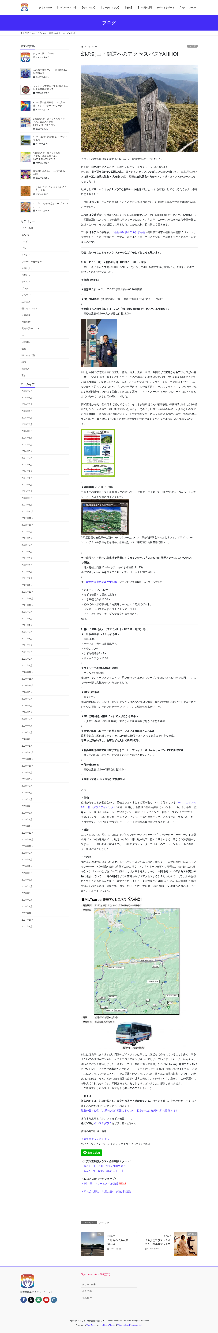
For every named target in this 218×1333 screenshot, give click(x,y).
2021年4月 (27, 645)
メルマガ (26, 295)
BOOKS (25, 234)
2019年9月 (27, 772)
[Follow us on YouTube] (46, 1300)
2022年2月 (27, 578)
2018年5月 (27, 879)
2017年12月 (28, 913)
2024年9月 (27, 444)
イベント (26, 255)
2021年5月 (27, 638)
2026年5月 (27, 404)
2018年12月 (28, 833)
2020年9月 (27, 692)
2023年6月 (27, 484)
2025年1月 (27, 437)
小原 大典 (87, 1291)
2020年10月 (28, 685)
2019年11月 (27, 759)
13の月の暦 (27, 228)
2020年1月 (27, 746)
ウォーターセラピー (32, 261)
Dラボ (25, 241)
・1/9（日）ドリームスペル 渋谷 (103, 1183)
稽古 (24, 362)
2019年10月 (28, 766)
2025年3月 (27, 424)
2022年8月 (27, 538)
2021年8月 (27, 618)
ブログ (192, 46)
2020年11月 (27, 679)
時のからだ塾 (28, 355)
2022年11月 (27, 518)
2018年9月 (27, 853)
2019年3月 (27, 812)
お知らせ (26, 275)
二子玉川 (117, 1170)
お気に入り (27, 268)
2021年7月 (27, 625)
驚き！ (25, 375)
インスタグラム (103, 1123)
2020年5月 (27, 719)
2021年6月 (27, 632)
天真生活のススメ (30, 328)
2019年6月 (27, 792)
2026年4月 (27, 411)
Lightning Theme (108, 1325)
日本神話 (26, 342)
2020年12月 (28, 672)
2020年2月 (27, 739)
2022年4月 (27, 565)
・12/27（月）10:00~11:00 (96, 1170)
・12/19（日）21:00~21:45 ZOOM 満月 (103, 1166)
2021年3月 (27, 652)
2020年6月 (27, 712)
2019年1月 (27, 826)
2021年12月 (28, 592)
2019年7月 (27, 786)
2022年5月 (27, 558)
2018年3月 (27, 893)
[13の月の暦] (185, 1244)
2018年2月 (27, 899)
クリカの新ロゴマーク (44, 53)
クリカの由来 (89, 1284)
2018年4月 (27, 886)
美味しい (26, 368)
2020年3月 (27, 732)
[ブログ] (92, 1244)
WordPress (91, 1325)
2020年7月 (27, 705)
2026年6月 (27, 397)
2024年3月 (27, 464)
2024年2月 (27, 471)
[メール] (38, 1300)
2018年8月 (27, 859)
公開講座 (26, 315)
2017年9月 (27, 926)
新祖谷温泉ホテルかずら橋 (129, 232)
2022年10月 (28, 525)
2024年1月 (27, 478)
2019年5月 (27, 799)
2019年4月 (27, 806)
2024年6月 (27, 451)
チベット (26, 281)
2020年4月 (27, 725)
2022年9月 (27, 531)
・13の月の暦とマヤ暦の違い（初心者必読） (106, 1191)
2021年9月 (27, 612)
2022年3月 (27, 571)
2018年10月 (28, 846)
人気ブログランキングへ (95, 1139)
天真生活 (26, 321)
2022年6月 (27, 551)
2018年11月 (27, 839)
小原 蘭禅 (87, 1297)
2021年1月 (27, 665)
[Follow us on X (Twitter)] (31, 1300)
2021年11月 (27, 598)
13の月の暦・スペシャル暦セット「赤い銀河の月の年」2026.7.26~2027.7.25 (50, 122)
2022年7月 (27, 545)
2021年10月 (28, 605)
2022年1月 (27, 585)
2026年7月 (27, 391)
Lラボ (24, 248)
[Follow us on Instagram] (54, 1300)
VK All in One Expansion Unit (130, 1325)
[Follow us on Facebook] (23, 1300)
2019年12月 (28, 752)
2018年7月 (27, 866)
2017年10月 (28, 920)
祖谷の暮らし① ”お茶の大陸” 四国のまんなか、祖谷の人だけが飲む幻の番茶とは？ (129, 1110)
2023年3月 (27, 498)
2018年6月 (27, 873)
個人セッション (29, 308)
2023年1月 (27, 504)
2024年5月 (27, 458)
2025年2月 (27, 431)
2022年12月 (28, 511)
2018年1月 (27, 906)
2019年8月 (27, 779)
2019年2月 (27, 819)
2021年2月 (27, 659)
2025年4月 (27, 417)
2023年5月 (27, 491)
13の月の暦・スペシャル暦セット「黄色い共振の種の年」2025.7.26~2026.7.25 (50, 156)
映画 (24, 348)
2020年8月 (27, 699)
